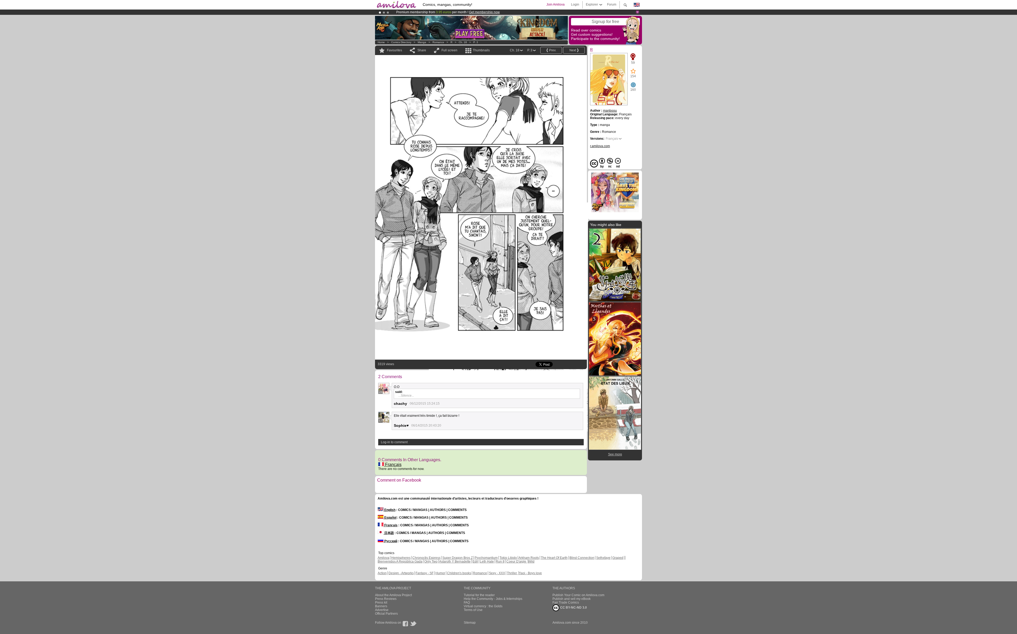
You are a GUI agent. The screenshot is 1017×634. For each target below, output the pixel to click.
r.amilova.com (600, 146)
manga (422, 42)
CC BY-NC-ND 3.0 (573, 607)
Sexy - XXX (497, 573)
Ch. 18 (463, 42)
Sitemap (470, 622)
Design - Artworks (401, 573)
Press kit (381, 602)
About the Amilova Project (393, 595)
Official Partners (386, 613)
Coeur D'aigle (516, 561)
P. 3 (475, 42)
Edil (475, 561)
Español (389, 517)
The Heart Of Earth (554, 558)
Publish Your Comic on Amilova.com (578, 595)
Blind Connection (581, 558)
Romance (438, 42)
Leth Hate (487, 561)
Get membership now (484, 12)
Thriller (512, 573)
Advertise (382, 610)
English (389, 510)
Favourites (394, 50)
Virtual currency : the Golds (483, 606)
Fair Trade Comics (565, 602)
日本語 (388, 533)
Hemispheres (401, 558)
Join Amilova (555, 4)
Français (393, 464)
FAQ (467, 602)
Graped (617, 558)
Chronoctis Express (426, 558)
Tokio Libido (508, 558)
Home (381, 42)
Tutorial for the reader (479, 595)
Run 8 (500, 561)
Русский (390, 541)
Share (421, 50)
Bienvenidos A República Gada (400, 561)
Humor (440, 573)
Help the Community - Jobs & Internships (493, 599)
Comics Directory (401, 42)
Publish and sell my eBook (571, 599)
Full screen (449, 50)
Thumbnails (481, 50)
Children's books (459, 573)
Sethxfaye (603, 558)
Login (575, 4)
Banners (381, 606)
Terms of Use (473, 610)
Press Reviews (385, 599)
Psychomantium (486, 558)
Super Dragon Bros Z (457, 558)
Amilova (383, 558)
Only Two (431, 561)
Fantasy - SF (425, 573)
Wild (531, 561)
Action (382, 573)
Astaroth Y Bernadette (455, 561)
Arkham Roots (529, 558)
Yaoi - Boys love (530, 573)
